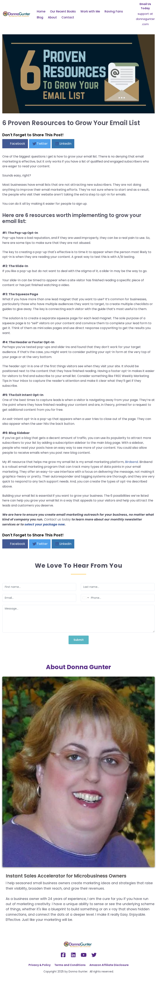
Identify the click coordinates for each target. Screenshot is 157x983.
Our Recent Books (63, 11)
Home (41, 11)
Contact (67, 17)
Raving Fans (114, 11)
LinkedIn (65, 143)
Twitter (42, 143)
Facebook (17, 143)
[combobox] (85, 598)
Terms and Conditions (70, 965)
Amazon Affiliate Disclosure (109, 965)
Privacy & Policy (40, 965)
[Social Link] (63, 955)
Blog (40, 17)
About (52, 17)
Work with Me (90, 11)
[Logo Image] (17, 14)
